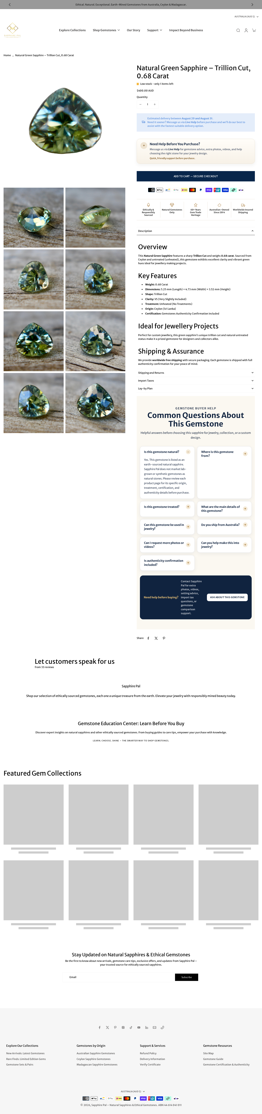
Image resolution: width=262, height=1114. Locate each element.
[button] (196, 176)
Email (73, 977)
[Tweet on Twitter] (156, 638)
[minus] (140, 104)
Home (7, 55)
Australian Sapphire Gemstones (96, 1053)
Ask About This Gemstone (227, 597)
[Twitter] (107, 1027)
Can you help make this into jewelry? (220, 545)
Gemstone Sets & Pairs (19, 1064)
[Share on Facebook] (148, 638)
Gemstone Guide (213, 1059)
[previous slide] (9, 4)
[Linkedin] (147, 1027)
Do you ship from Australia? (220, 525)
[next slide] (252, 4)
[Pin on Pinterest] (164, 638)
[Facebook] (100, 1027)
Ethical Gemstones (145, 1105)
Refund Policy (148, 1053)
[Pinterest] (115, 1027)
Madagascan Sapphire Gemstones (97, 1064)
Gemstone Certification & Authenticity (226, 1064)
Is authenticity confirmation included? (163, 562)
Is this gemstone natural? (161, 452)
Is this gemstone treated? (161, 507)
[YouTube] (139, 1027)
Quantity (142, 96)
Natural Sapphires (121, 1105)
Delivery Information (152, 1059)
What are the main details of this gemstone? (220, 508)
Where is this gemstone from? (217, 454)
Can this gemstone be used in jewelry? (164, 527)
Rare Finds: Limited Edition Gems (26, 1059)
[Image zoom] (64, 125)
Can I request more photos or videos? (164, 545)
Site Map (208, 1053)
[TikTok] (131, 1027)
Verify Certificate (150, 1064)
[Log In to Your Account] (246, 30)
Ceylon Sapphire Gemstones (94, 1059)
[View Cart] (254, 30)
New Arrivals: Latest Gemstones (25, 1053)
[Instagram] (123, 1027)
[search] (238, 30)
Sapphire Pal (99, 1105)
